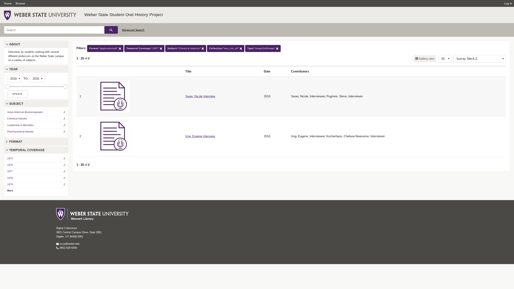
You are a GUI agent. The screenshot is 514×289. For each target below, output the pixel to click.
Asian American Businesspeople (25, 112)
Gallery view (426, 58)
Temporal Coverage (27, 150)
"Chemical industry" (184, 48)
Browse (20, 3)
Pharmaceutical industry (20, 131)
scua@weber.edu (69, 243)
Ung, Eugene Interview (200, 136)
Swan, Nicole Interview (200, 96)
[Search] (111, 30)
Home (8, 3)
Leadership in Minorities (20, 125)
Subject (16, 103)
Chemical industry (17, 118)
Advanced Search (133, 30)
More (10, 190)
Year (13, 69)
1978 (10, 178)
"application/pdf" (104, 48)
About (14, 44)
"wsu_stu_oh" (224, 48)
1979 (10, 184)
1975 (10, 158)
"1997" (143, 48)
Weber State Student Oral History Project (123, 14)
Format (15, 141)
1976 (10, 165)
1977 (10, 171)
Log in (508, 3)
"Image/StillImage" (261, 48)
